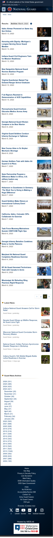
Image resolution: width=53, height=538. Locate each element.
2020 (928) (7, 426)
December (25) (10, 391)
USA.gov (26, 502)
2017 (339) (7, 433)
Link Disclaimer (26, 476)
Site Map (26, 471)
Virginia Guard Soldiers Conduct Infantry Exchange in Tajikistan (15, 134)
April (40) (7, 411)
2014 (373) (7, 441)
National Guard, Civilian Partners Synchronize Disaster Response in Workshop (21, 345)
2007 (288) (7, 458)
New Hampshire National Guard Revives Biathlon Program (15, 70)
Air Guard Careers (26, 499)
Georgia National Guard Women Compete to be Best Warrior (15, 123)
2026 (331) (7, 381)
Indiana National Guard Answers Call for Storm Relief (21, 309)
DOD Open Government (26, 483)
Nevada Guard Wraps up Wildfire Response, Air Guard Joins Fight (20, 321)
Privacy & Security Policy (26, 473)
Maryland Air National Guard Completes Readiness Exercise (15, 255)
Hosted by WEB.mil (25, 522)
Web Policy (27, 478)
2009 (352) (7, 453)
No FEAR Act (26, 489)
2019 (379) (7, 428)
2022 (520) (7, 421)
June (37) (8, 406)
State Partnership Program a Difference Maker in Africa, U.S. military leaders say (15, 176)
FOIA (27, 487)
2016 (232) (7, 436)
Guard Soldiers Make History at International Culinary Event (15, 202)
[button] (11, 4)
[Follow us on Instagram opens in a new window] (42, 511)
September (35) (10, 399)
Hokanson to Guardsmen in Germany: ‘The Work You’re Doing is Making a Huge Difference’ (17, 190)
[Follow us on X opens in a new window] (11, 511)
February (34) (9, 416)
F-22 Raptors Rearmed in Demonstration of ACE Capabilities (16, 95)
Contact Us (27, 494)
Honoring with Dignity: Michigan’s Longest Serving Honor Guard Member (16, 44)
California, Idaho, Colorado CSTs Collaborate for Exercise (15, 215)
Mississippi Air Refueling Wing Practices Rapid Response (15, 281)
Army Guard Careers (26, 497)
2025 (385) (7, 384)
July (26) (7, 404)
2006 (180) (7, 461)
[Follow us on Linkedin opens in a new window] (17, 511)
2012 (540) (7, 446)
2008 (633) (7, 456)
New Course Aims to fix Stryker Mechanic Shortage (15, 149)
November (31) (10, 394)
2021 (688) (7, 423)
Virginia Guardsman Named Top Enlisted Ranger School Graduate (16, 81)
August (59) (8, 401)
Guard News (7, 313)
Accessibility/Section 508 (27, 492)
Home (27, 468)
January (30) (9, 418)
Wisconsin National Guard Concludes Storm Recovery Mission (20, 333)
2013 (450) (7, 443)
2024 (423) (7, 386)
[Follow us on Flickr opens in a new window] (29, 511)
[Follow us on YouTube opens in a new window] (23, 511)
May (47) (7, 408)
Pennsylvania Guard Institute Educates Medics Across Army (14, 110)
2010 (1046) (8, 451)
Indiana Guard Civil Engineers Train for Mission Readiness (16, 57)
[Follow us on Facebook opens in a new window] (36, 511)
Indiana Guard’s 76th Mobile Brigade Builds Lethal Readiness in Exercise (20, 357)
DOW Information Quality (27, 481)
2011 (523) (7, 448)
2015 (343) (7, 438)
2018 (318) (7, 431)
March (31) (8, 413)
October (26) (9, 396)
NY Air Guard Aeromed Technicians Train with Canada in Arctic (16, 268)
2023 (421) (7, 389)
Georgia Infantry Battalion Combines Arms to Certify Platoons (17, 242)
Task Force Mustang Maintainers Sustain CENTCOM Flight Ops (15, 229)
